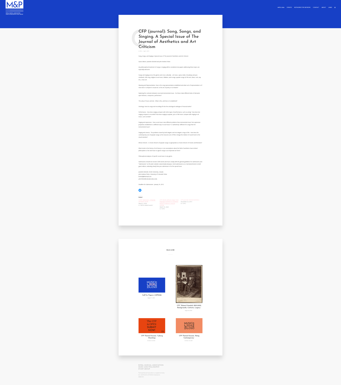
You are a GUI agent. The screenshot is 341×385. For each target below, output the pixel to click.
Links (330, 7)
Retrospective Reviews (302, 7)
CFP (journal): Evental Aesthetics (190, 200)
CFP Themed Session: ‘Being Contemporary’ (189, 337)
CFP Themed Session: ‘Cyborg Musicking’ (152, 337)
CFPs (141, 51)
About (324, 7)
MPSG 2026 (281, 7)
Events (289, 7)
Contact (316, 7)
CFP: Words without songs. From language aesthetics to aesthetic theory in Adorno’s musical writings (169, 202)
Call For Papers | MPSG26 (152, 295)
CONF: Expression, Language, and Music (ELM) (147, 201)
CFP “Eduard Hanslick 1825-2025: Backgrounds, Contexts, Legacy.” (189, 307)
